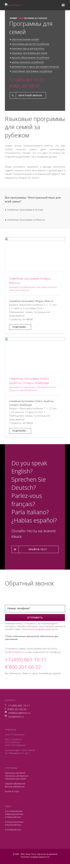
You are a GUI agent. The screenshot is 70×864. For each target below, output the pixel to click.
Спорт (16, 791)
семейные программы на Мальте (26, 219)
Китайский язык (14, 829)
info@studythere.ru (16, 652)
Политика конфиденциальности (35, 857)
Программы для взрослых (16, 775)
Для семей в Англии (46, 387)
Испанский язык (14, 824)
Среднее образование (15, 783)
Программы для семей (15, 778)
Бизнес (8, 791)
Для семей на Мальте (47, 287)
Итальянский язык (15, 822)
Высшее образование (15, 786)
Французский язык (15, 814)
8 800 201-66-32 (17, 709)
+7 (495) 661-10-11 (19, 705)
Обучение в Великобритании (23, 390)
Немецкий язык (14, 817)
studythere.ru (16, 716)
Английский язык (28, 287)
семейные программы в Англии (25, 209)
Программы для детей (15, 773)
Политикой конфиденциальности (40, 629)
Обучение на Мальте (19, 290)
